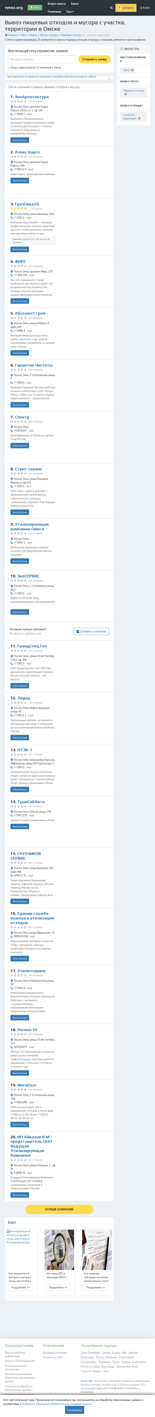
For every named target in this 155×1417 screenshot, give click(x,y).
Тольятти (86, 1371)
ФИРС (20, 261)
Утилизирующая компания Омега (29, 526)
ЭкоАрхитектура (32, 96)
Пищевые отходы (71, 35)
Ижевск (97, 1371)
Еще (69, 11)
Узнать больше (20, 140)
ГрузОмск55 (27, 204)
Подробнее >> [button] (20, 1287)
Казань (116, 1352)
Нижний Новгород (127, 1366)
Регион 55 (27, 1029)
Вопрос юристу (57, 3)
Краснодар (87, 1357)
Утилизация (54, 11)
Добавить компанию (93, 631)
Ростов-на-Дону (90, 1366)
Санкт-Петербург (90, 1352)
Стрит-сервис (28, 468)
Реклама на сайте (53, 1357)
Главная (12, 35)
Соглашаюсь (74, 1410)
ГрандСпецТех (32, 646)
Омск (23, 35)
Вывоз (75, 3)
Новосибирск (126, 1357)
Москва (100, 1357)
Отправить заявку (94, 59)
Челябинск (104, 1362)
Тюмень (126, 1362)
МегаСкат (27, 1085)
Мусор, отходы (49, 35)
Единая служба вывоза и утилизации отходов (32, 918)
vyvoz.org (14, 7)
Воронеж (111, 1357)
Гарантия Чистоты (34, 365)
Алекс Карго (27, 152)
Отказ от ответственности (20, 1361)
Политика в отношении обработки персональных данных (20, 1377)
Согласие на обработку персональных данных (18, 1388)
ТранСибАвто (31, 801)
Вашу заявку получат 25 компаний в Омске (36, 67)
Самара (106, 1352)
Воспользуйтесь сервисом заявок (38, 50)
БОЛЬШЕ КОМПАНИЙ (59, 1209)
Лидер (23, 697)
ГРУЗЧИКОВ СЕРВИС (25, 856)
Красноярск (139, 1362)
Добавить (128, 7)
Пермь (116, 1362)
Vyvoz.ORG (87, 1381)
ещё (29, 114)
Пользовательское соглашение (16, 1367)
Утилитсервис (31, 970)
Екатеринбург (89, 1362)
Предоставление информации (15, 1354)
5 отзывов (36, 208)
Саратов (133, 1352)
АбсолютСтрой (30, 313)
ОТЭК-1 (24, 749)
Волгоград (108, 1366)
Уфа (124, 1352)
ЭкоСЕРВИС (28, 576)
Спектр (22, 417)
